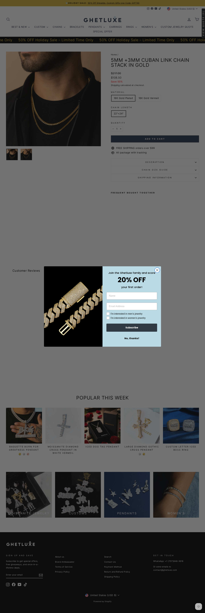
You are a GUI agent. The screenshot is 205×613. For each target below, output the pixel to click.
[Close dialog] (157, 270)
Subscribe (131, 327)
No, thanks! (131, 338)
